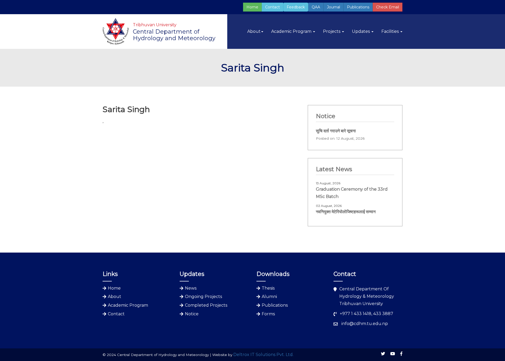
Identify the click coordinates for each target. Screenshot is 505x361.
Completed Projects (206, 305)
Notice (192, 313)
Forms (268, 313)
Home (252, 7)
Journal (333, 7)
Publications (358, 7)
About (114, 296)
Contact (272, 7)
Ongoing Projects (203, 296)
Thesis (268, 288)
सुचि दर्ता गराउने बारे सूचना (336, 130)
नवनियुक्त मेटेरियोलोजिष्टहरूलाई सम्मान (346, 211)
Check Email (387, 7)
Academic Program (128, 305)
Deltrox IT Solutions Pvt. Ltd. (263, 354)
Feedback (296, 7)
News (190, 288)
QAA (316, 7)
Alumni (269, 296)
